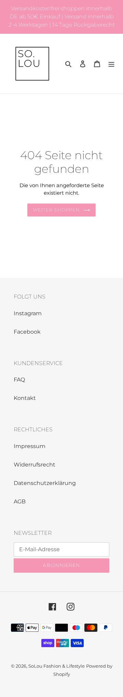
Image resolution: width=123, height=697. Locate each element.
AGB (20, 501)
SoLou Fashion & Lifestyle (56, 666)
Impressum (29, 446)
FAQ (19, 379)
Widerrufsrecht (34, 464)
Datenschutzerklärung (45, 483)
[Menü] (111, 63)
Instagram (28, 313)
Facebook (27, 332)
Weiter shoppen (56, 209)
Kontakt (25, 398)
